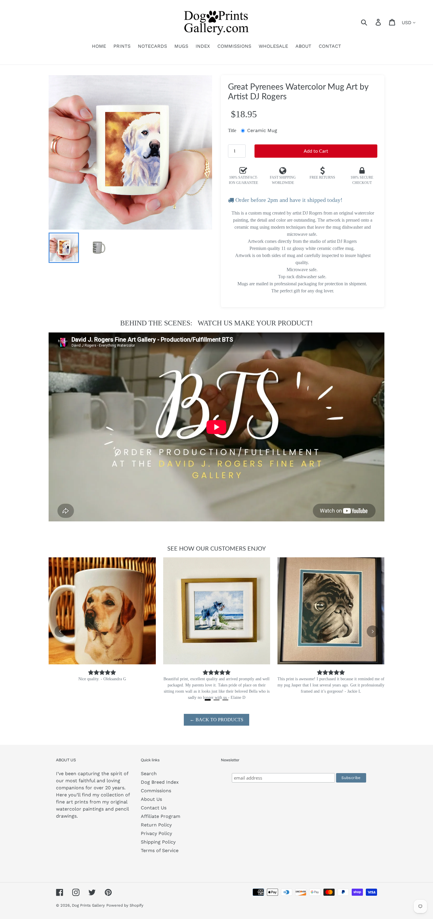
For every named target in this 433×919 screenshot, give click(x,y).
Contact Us (153, 808)
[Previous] (60, 631)
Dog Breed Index (160, 782)
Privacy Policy (156, 833)
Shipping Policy (158, 842)
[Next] (373, 631)
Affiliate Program (160, 816)
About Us (151, 799)
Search (149, 773)
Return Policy (156, 825)
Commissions (156, 790)
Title (232, 130)
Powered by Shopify (124, 905)
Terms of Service (160, 850)
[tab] (208, 700)
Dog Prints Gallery (88, 905)
